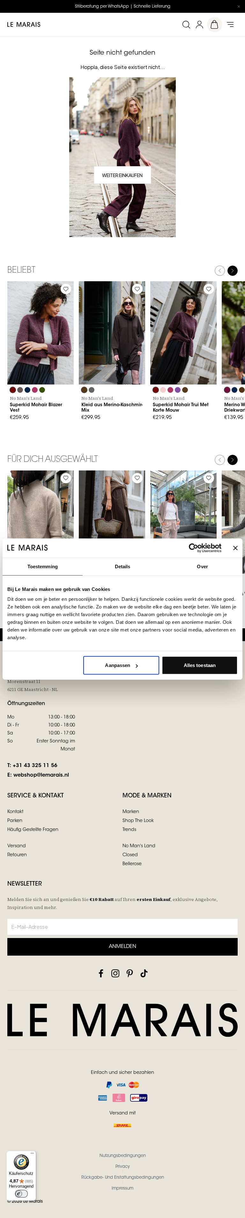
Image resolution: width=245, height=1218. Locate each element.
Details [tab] (122, 566)
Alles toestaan (200, 665)
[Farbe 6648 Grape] (13, 390)
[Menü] (32, 1155)
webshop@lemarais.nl (41, 775)
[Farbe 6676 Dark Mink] (20, 390)
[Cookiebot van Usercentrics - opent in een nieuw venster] (193, 548)
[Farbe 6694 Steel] (91, 390)
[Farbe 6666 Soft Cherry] (35, 390)
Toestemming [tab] (42, 566)
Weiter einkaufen (122, 175)
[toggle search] (186, 24)
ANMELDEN (122, 946)
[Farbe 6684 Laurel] (42, 390)
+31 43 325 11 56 (35, 765)
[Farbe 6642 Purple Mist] (178, 390)
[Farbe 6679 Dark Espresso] (242, 390)
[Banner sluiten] (235, 548)
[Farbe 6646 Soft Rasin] (227, 390)
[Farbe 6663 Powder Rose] (163, 390)
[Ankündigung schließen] (238, 6)
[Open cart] (214, 24)
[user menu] (199, 24)
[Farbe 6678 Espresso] (84, 390)
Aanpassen (117, 665)
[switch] (21, 1194)
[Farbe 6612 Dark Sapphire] (27, 390)
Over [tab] (202, 566)
